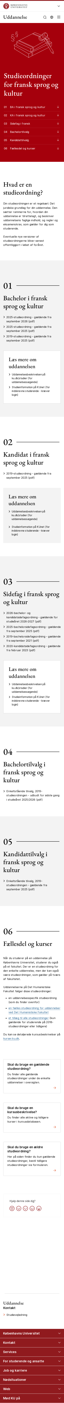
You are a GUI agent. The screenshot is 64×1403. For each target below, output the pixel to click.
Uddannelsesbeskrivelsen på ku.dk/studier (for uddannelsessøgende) (28, 378)
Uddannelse (15, 17)
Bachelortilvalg (19, 132)
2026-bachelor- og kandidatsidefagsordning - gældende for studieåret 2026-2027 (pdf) (32, 617)
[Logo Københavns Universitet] (27, 6)
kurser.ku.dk (11, 1038)
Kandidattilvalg (19, 140)
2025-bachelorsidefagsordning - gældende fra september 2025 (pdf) (33, 629)
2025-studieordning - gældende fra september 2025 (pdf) (28, 329)
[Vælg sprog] (51, 17)
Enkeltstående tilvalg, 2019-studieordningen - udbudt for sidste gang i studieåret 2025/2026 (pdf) (32, 795)
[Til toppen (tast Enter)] (58, 1329)
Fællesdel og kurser (22, 148)
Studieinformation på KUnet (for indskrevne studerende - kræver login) (31, 391)
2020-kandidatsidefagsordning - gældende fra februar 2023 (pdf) (33, 648)
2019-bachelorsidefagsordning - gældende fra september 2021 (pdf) (33, 638)
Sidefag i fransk (20, 123)
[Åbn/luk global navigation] (58, 7)
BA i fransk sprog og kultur (27, 107)
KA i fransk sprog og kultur (27, 115)
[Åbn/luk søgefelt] (45, 17)
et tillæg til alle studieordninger (29, 1018)
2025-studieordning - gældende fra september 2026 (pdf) (28, 319)
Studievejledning (16, 1314)
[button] (58, 17)
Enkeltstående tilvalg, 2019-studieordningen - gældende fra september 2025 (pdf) (26, 885)
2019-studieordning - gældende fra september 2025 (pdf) (28, 338)
